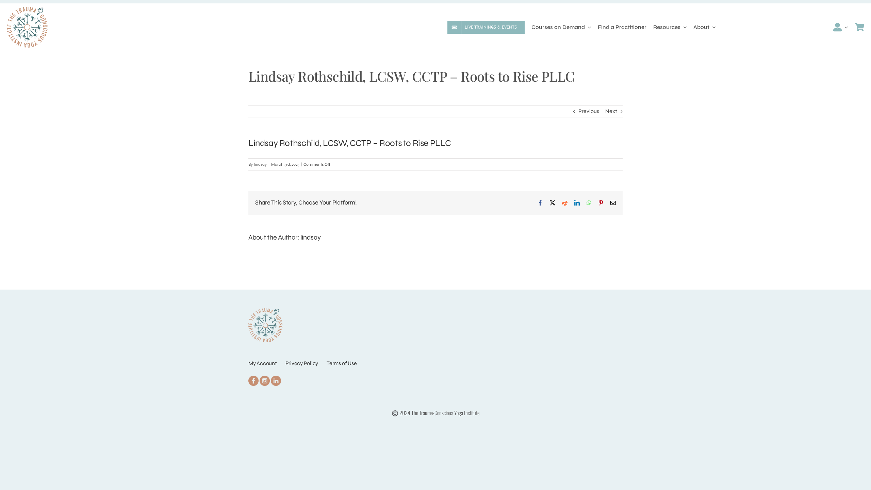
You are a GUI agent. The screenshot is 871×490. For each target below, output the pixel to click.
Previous (588, 111)
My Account (262, 363)
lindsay (260, 164)
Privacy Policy (301, 363)
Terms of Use (342, 363)
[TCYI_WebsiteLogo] (27, 9)
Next (611, 111)
